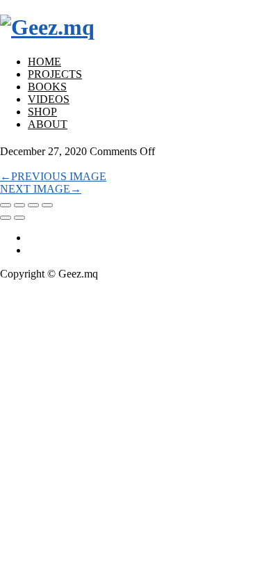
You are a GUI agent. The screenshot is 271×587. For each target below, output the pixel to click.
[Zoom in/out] (47, 205)
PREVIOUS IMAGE (53, 176)
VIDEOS (48, 99)
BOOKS (47, 87)
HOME (44, 61)
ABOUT (47, 124)
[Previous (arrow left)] (5, 218)
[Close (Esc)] (5, 205)
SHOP (42, 112)
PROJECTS (55, 74)
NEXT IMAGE (40, 189)
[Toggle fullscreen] (33, 205)
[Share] (19, 205)
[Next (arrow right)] (19, 218)
